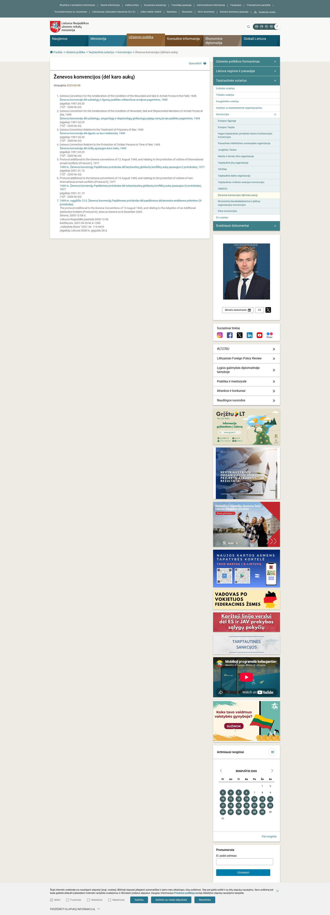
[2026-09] (272, 771)
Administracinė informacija (211, 5)
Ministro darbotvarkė (235, 310)
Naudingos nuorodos (231, 400)
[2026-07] (221, 771)
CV (259, 310)
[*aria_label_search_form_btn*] (248, 27)
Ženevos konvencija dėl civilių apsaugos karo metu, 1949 (93, 148)
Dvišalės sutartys (225, 88)
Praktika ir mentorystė (231, 381)
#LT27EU (223, 349)
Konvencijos (124, 52)
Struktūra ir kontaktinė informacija (77, 5)
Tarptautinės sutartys (101, 52)
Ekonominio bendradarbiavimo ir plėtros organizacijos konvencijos (239, 203)
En (256, 26)
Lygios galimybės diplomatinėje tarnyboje (238, 370)
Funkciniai (75, 900)
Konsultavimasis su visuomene (71, 11)
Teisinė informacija (110, 5)
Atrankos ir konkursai (231, 391)
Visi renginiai (269, 836)
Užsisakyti (243, 872)
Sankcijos (172, 11)
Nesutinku (205, 899)
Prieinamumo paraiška (258, 5)
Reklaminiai (118, 900)
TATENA (222, 169)
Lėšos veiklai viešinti (151, 11)
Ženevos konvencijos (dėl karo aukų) (238, 195)
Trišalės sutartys (225, 94)
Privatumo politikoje (184, 893)
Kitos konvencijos (227, 211)
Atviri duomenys (206, 11)
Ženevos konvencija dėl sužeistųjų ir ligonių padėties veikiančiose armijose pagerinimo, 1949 (113, 99)
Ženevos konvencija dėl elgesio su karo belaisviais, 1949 (92, 133)
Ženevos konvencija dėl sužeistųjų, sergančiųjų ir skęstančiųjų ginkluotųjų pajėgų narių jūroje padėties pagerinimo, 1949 (130, 118)
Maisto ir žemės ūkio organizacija (236, 156)
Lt (277, 26)
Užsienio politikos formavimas (238, 61)
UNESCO (222, 188)
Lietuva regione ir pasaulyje (235, 71)
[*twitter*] (268, 310)
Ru (271, 26)
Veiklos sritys (132, 5)
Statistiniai (96, 900)
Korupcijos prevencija (155, 5)
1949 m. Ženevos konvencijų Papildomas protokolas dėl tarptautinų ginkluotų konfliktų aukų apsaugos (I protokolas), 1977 (132, 167)
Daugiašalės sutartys (227, 101)
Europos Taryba (226, 127)
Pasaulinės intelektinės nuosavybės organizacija (244, 143)
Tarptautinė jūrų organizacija (233, 162)
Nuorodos (187, 11)
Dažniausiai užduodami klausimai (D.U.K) (113, 11)
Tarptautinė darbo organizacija (234, 175)
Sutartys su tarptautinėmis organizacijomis (239, 107)
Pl (266, 26)
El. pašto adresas (226, 855)
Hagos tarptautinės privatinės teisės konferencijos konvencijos (245, 135)
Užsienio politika (75, 52)
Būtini (57, 900)
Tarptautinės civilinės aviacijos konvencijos (241, 182)
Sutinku (139, 899)
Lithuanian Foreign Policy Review (239, 358)
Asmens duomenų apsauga (234, 11)
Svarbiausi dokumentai (232, 225)
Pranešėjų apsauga (181, 5)
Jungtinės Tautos (227, 149)
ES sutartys (222, 217)
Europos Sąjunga (227, 120)
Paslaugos (235, 5)
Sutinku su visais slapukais (171, 899)
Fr (261, 26)
